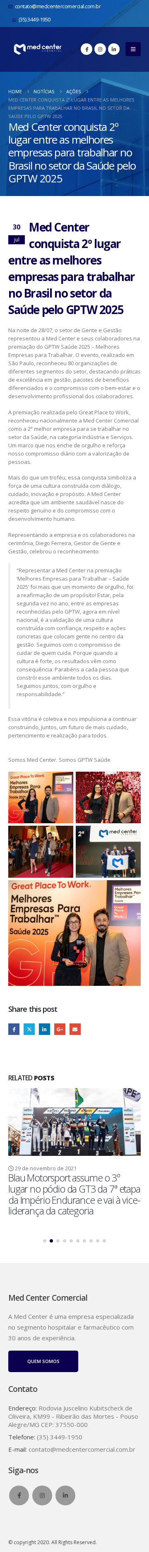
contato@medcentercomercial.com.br (58, 6)
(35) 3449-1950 (34, 19)
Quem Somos (43, 1361)
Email (75, 1029)
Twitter (29, 1029)
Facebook (13, 1029)
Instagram (42, 1495)
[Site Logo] (37, 49)
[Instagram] (100, 49)
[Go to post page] (74, 1122)
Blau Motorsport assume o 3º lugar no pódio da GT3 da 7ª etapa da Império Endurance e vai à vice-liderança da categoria (74, 1194)
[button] (133, 49)
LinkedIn (44, 1029)
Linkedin (65, 1495)
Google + (59, 1029)
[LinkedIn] (114, 49)
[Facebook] (86, 49)
